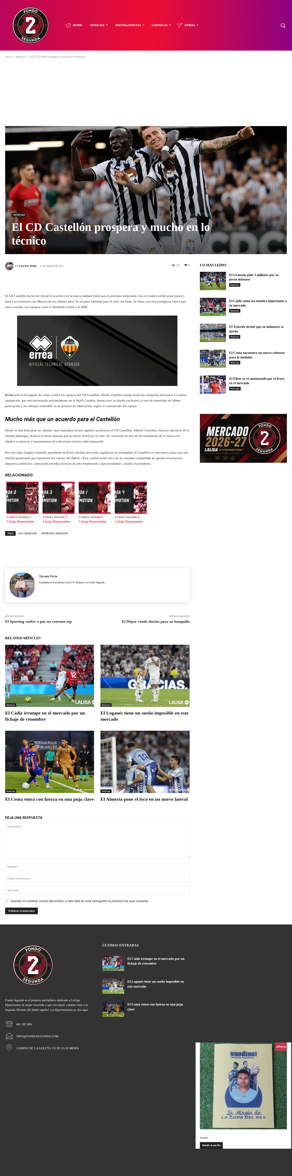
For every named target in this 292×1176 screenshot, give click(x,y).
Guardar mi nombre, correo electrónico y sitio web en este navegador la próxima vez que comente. (79, 901)
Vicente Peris (28, 266)
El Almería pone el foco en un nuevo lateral (144, 799)
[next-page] (209, 401)
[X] (90, 281)
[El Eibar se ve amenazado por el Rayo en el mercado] (213, 385)
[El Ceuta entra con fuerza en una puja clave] (49, 762)
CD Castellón (27, 533)
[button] (283, 25)
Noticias (20, 56)
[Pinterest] (103, 281)
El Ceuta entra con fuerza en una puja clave (49, 799)
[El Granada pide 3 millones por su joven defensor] (213, 281)
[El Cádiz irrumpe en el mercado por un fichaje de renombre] (49, 676)
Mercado (234, 388)
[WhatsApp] (116, 281)
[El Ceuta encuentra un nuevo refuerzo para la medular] (213, 359)
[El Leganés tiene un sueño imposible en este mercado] (144, 676)
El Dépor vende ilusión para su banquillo (156, 621)
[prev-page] (202, 401)
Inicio (8, 56)
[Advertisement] (146, 92)
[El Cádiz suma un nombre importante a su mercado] (213, 307)
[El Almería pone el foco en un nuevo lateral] (144, 762)
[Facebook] (78, 281)
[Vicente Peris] (10, 266)
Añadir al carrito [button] (211, 1145)
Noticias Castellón (54, 533)
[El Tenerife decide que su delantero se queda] (213, 333)
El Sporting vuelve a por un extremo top (38, 621)
